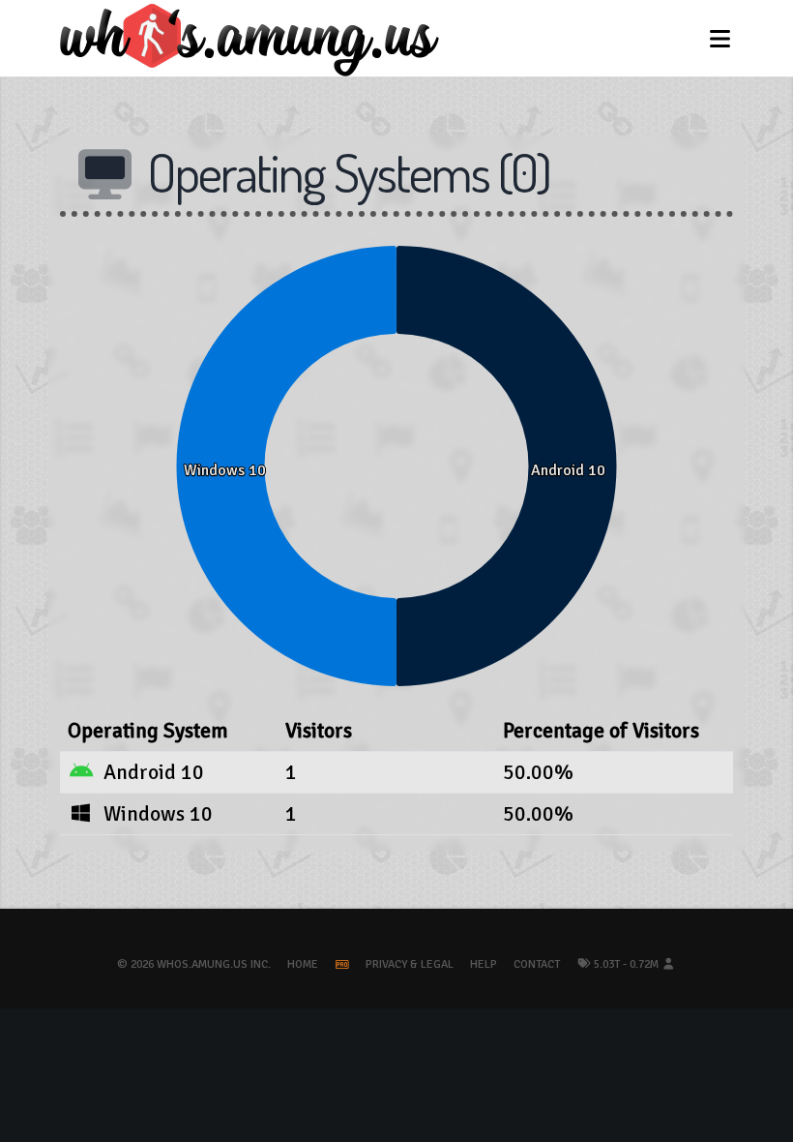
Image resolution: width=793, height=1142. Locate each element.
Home (302, 964)
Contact (537, 964)
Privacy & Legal (410, 964)
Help (483, 964)
